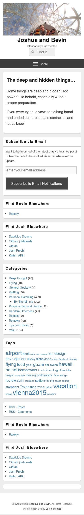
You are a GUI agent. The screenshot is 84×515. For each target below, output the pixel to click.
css (37, 354)
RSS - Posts (17, 407)
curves (43, 354)
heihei (11, 369)
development (16, 358)
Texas (24, 386)
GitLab (13, 246)
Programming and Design (25, 306)
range (63, 375)
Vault (12, 330)
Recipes (14, 315)
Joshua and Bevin (42, 39)
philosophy (44, 375)
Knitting (14, 292)
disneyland (43, 359)
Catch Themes (53, 508)
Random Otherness (21, 311)
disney (31, 359)
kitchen (47, 370)
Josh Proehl (16, 250)
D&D (51, 354)
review (11, 380)
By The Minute (23, 301)
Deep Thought (18, 278)
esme (55, 359)
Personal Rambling (21, 297)
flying (11, 364)
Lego (56, 370)
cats (32, 354)
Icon (40, 370)
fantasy (73, 359)
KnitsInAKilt (16, 255)
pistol (56, 375)
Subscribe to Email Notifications (36, 183)
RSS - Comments (20, 411)
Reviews (14, 320)
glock (29, 365)
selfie (39, 380)
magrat (10, 375)
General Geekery (20, 287)
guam (38, 364)
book (26, 353)
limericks (65, 370)
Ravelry (14, 213)
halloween (51, 365)
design (60, 353)
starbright (12, 386)
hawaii (65, 363)
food (21, 364)
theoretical (37, 387)
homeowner (27, 369)
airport (14, 352)
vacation (65, 385)
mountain (20, 375)
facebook (64, 359)
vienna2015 (29, 392)
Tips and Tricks (19, 325)
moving (31, 375)
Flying (13, 283)
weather (51, 394)
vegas (9, 394)
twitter (49, 387)
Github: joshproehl (20, 241)
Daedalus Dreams (20, 236)
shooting (48, 380)
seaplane (29, 380)
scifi (20, 380)
